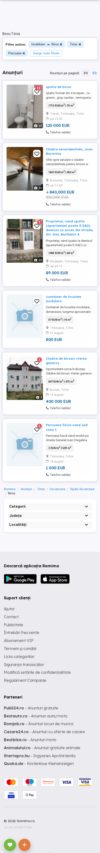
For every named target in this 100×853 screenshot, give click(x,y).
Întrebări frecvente (21, 632)
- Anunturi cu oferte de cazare (44, 731)
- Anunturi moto (30, 739)
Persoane (15, 53)
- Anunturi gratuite (31, 708)
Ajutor (9, 608)
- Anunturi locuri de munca (38, 723)
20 (85, 73)
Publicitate (13, 624)
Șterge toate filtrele (46, 53)
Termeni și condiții (20, 648)
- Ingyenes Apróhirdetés (40, 755)
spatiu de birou (58, 87)
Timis (74, 44)
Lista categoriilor (19, 656)
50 (94, 73)
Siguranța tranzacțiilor (24, 664)
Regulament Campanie (25, 680)
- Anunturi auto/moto (35, 716)
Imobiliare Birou (45, 44)
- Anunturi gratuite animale (42, 747)
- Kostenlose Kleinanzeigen (39, 763)
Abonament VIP (18, 640)
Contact (11, 616)
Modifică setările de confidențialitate (37, 672)
